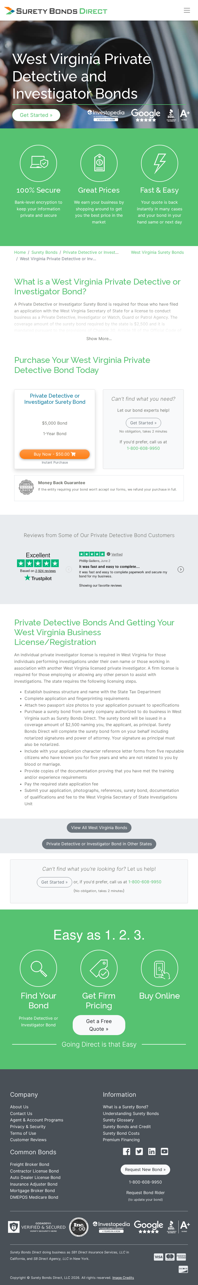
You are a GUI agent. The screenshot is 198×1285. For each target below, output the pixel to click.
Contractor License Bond (34, 1171)
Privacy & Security (28, 1126)
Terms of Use (23, 1133)
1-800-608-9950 (143, 448)
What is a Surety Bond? (125, 1106)
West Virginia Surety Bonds (157, 252)
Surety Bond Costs (121, 1133)
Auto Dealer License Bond (35, 1177)
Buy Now (52, 454)
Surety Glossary (118, 1119)
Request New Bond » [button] (145, 1169)
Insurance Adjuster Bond (33, 1184)
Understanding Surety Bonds (131, 1113)
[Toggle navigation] (187, 10)
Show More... (99, 338)
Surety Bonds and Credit (127, 1126)
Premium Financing (121, 1139)
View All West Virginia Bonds (99, 827)
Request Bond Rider (145, 1192)
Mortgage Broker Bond (32, 1190)
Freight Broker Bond (29, 1164)
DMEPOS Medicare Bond (34, 1197)
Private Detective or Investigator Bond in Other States (99, 843)
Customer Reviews (28, 1139)
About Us (19, 1106)
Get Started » (36, 115)
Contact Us (21, 1113)
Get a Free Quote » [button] (99, 1025)
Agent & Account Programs (36, 1119)
